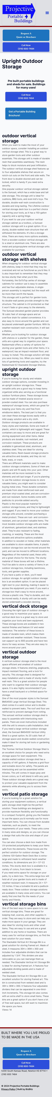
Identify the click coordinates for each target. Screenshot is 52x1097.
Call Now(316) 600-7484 (26, 47)
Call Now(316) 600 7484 (26, 96)
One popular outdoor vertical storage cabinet (25, 189)
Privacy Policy (8, 1089)
